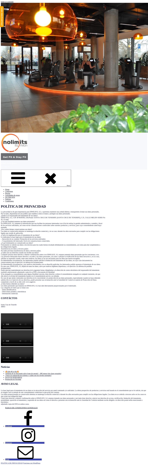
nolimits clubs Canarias (9, 163)
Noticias (8, 199)
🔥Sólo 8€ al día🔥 (12, 372)
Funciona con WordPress (31, 463)
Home (7, 189)
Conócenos (9, 191)
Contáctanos (9, 201)
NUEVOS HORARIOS (13, 377)
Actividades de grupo (12, 195)
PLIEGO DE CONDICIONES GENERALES (21, 408)
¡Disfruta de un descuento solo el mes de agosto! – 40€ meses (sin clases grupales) (33, 373)
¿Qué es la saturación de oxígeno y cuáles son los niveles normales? (28, 375)
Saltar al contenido (7, 2)
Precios (7, 193)
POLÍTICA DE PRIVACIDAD (12, 463)
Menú (68, 185)
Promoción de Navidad (13, 379)
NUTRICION (10, 197)
